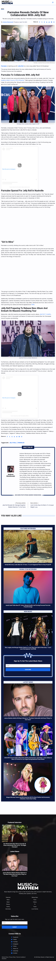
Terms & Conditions (20, 957)
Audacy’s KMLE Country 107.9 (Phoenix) (12, 80)
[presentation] (28, 546)
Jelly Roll (20, 66)
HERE (32, 304)
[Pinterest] (51, 22)
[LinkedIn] (47, 22)
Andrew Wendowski (10, 475)
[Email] (54, 22)
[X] (42, 22)
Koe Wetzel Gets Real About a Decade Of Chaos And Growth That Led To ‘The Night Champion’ (14, 845)
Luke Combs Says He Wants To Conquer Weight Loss (42, 506)
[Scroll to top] (52, 958)
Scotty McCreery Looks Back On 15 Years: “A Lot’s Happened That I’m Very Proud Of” (28, 564)
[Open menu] (52, 2)
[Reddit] (49, 22)
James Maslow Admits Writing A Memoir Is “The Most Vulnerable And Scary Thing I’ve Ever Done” (28, 718)
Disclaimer (4, 958)
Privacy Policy (12, 957)
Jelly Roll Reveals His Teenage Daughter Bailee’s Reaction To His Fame (13, 506)
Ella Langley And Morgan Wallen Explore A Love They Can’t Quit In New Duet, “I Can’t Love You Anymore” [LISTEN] (28, 648)
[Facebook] (40, 22)
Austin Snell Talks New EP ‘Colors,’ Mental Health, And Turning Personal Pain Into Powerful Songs (28, 606)
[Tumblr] (44, 22)
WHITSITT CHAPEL (45, 314)
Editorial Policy (5, 957)
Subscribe (28, 669)
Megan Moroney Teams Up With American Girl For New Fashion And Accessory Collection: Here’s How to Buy (28, 798)
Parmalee (4, 66)
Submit (14, 927)
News (2, 8)
